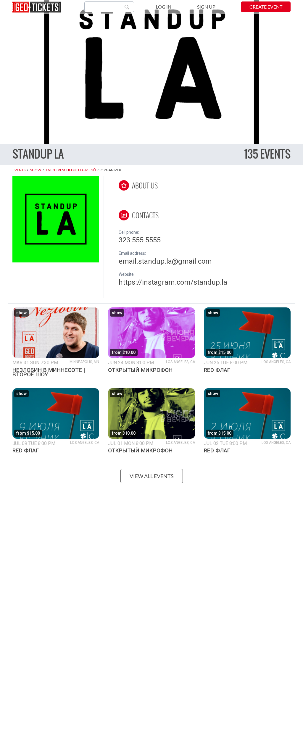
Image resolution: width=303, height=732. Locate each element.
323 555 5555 (140, 240)
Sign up (206, 6)
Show (35, 170)
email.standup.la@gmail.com (165, 261)
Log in (163, 6)
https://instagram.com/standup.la (173, 282)
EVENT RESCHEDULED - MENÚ (71, 170)
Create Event (265, 6)
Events (18, 170)
